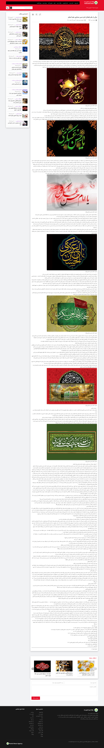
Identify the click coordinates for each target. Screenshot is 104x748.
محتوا (32, 732)
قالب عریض (40, 732)
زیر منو (32, 719)
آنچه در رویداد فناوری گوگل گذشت (14, 115)
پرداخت (32, 712)
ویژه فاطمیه (39, 3)
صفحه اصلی (31, 727)
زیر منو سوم (40, 725)
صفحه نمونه (40, 729)
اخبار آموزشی (65, 3)
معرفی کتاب (50, 3)
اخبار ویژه (76, 3)
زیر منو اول (41, 721)
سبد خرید (41, 727)
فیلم (54, 3)
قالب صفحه (31, 730)
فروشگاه (32, 729)
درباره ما (41, 719)
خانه (33, 716)
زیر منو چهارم (40, 723)
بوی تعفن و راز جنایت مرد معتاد (15, 58)
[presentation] (95, 669)
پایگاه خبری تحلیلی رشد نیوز (91, 61)
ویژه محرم (45, 3)
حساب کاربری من (39, 716)
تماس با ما (41, 714)
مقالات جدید (59, 3)
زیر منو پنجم (31, 721)
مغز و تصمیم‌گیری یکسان (16, 84)
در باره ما (32, 718)
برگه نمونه (41, 712)
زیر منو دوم (31, 723)
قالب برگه (41, 730)
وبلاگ (42, 734)
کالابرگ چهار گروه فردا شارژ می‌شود (14, 75)
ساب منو (32, 725)
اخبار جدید (71, 3)
